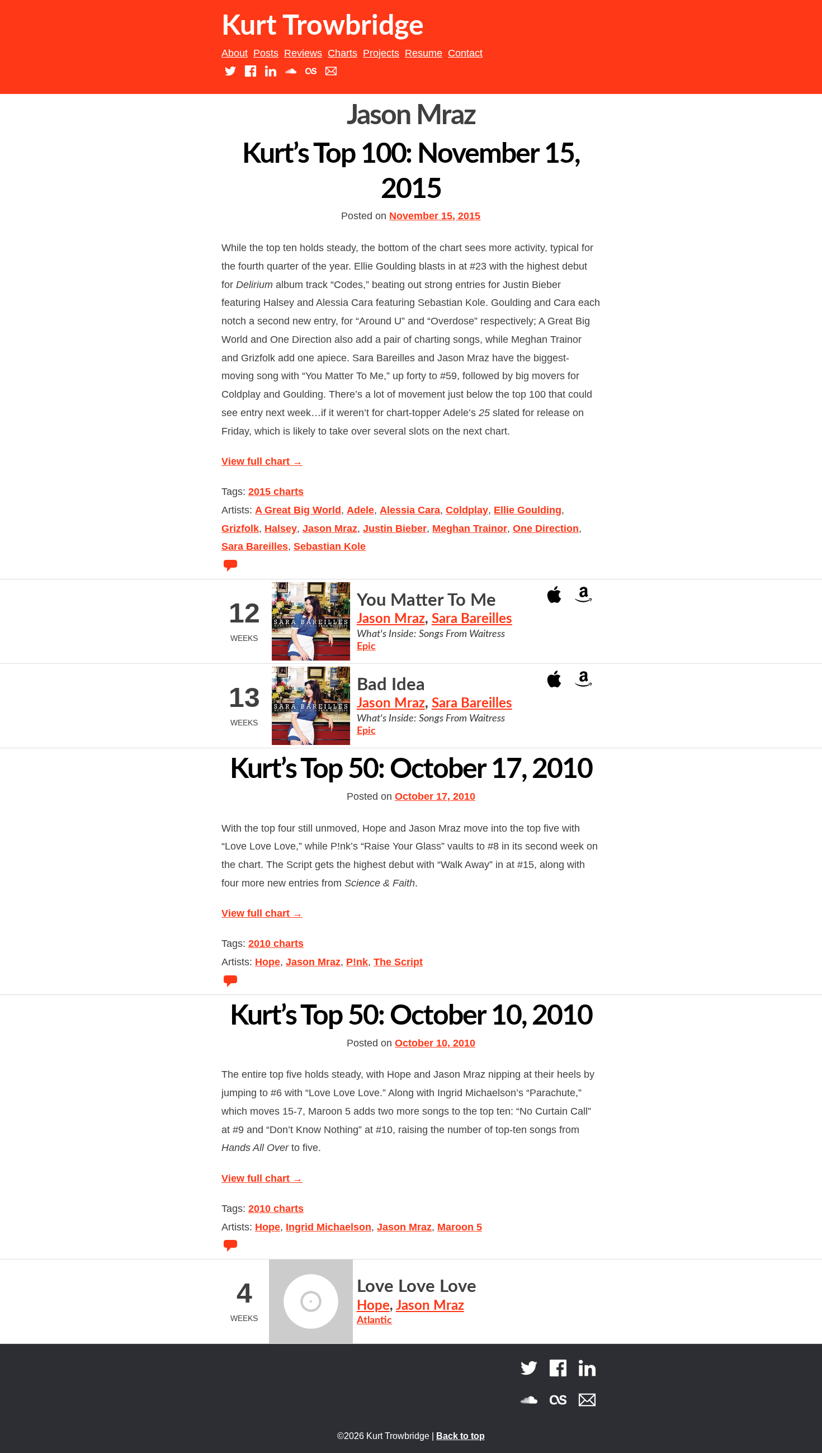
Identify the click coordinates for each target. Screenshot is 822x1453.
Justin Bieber (395, 528)
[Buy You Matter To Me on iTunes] (554, 593)
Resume (423, 53)
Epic (366, 646)
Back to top (460, 1436)
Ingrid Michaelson (328, 1227)
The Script (398, 962)
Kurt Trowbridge (322, 26)
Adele (360, 510)
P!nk (357, 962)
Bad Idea (391, 685)
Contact (465, 53)
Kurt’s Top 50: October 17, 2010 (411, 770)
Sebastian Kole (330, 546)
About (234, 53)
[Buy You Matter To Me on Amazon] (583, 593)
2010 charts (276, 943)
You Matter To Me (426, 600)
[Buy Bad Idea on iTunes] (554, 678)
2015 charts (276, 491)
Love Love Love (416, 1286)
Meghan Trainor (469, 528)
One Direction (546, 528)
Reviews (303, 53)
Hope (267, 962)
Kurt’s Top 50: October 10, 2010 (411, 1016)
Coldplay (467, 510)
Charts (342, 53)
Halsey (280, 528)
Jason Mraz (330, 528)
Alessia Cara (410, 510)
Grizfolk (240, 528)
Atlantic (374, 1320)
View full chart (262, 461)
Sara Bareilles (254, 546)
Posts (265, 53)
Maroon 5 (459, 1227)
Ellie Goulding (527, 510)
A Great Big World (298, 510)
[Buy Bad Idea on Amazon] (583, 678)
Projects (381, 53)
